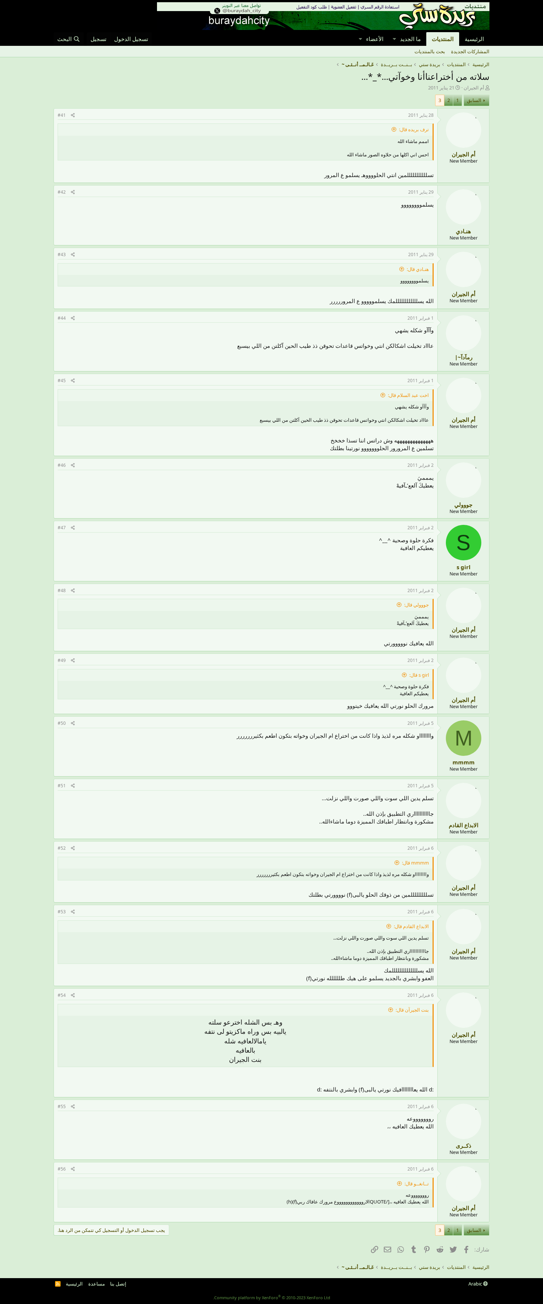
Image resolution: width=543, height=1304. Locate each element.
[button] (394, 39)
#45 (62, 380)
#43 (62, 254)
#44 (62, 318)
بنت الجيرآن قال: (412, 1009)
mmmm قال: (415, 862)
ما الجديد (410, 39)
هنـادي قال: (418, 269)
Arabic (475, 1283)
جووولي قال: (416, 604)
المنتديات (443, 39)
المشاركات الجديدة (470, 51)
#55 (62, 1106)
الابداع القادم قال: (411, 926)
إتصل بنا (118, 1283)
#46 (62, 465)
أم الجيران (474, 87)
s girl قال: (419, 675)
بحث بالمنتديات (429, 51)
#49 (62, 660)
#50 (62, 723)
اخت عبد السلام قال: (408, 395)
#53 (62, 912)
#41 (62, 115)
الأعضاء (374, 39)
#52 (62, 848)
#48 (62, 590)
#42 (62, 192)
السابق (474, 100)
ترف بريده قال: (414, 129)
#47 (62, 527)
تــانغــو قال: (416, 1183)
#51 (62, 785)
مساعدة (96, 1283)
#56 (62, 1169)
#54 (62, 995)
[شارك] (73, 115)
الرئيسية (474, 39)
